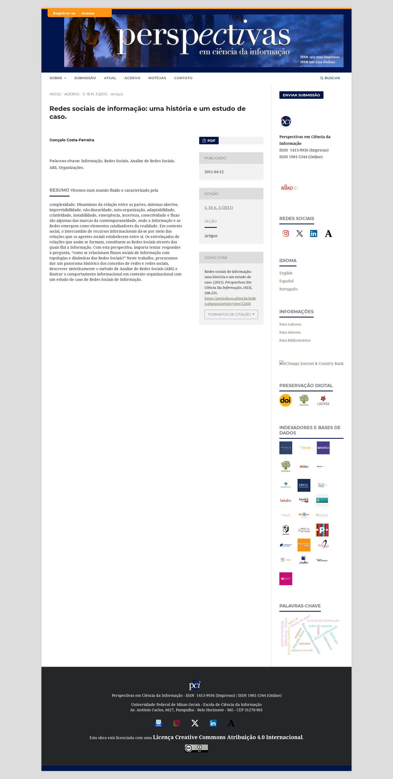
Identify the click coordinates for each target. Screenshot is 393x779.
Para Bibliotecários (295, 340)
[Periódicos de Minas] (285, 550)
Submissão (85, 78)
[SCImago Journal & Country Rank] (311, 363)
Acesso (88, 13)
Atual (110, 78)
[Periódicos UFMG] (304, 550)
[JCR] (322, 490)
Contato (183, 78)
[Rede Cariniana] (304, 405)
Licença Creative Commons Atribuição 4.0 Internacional (228, 737)
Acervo (132, 78)
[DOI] (285, 405)
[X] (299, 238)
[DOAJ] (304, 471)
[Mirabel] (304, 520)
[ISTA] (304, 490)
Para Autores (290, 332)
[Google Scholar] (285, 490)
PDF (210, 140)
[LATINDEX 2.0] (304, 505)
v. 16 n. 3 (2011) (95, 94)
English (285, 272)
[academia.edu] (231, 727)
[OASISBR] (322, 520)
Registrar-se (64, 13)
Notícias (157, 78)
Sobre (56, 78)
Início (55, 94)
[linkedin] (213, 727)
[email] (158, 727)
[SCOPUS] (285, 565)
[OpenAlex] (285, 535)
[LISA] (322, 505)
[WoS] (322, 565)
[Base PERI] (285, 452)
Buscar (331, 78)
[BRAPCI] (323, 452)
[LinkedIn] (313, 238)
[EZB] (322, 471)
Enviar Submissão (301, 95)
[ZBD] (285, 583)
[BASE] (305, 452)
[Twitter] (194, 727)
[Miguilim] (285, 520)
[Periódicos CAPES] (322, 535)
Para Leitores (290, 324)
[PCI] (194, 689)
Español (286, 280)
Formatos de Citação (229, 314)
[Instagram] (285, 238)
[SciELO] (323, 550)
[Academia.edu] (328, 238)
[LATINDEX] (285, 505)
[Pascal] (304, 535)
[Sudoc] (304, 565)
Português (288, 289)
